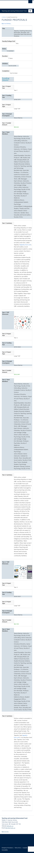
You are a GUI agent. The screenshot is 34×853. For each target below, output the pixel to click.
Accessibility (5, 850)
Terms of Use (18, 847)
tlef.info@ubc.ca (10, 828)
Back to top (5, 831)
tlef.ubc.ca (10, 826)
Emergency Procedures (7, 847)
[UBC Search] (30, 2)
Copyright (25, 847)
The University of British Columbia (12, 3)
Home (4, 17)
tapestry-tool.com (25, 244)
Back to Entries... (7, 23)
